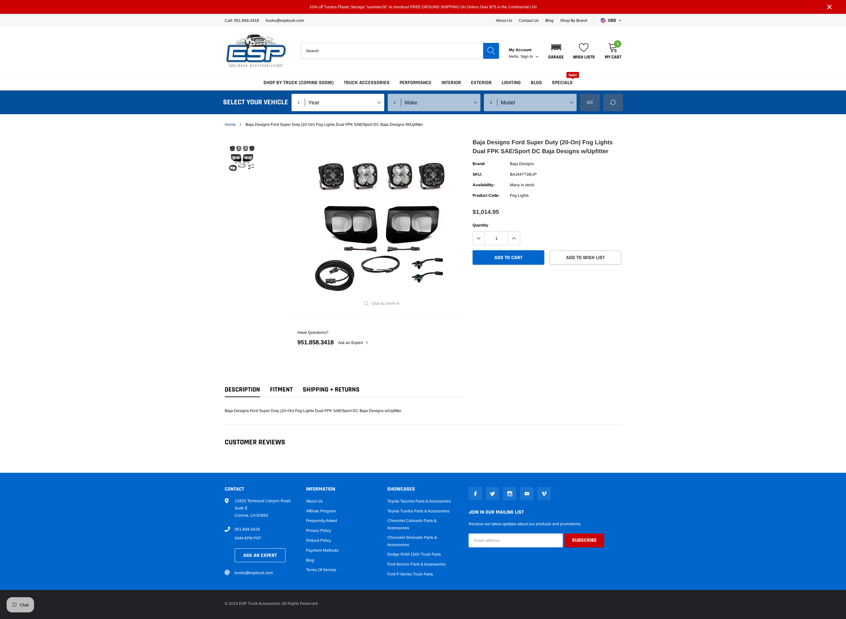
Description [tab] (242, 390)
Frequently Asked (321, 520)
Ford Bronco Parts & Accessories (416, 564)
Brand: (479, 163)
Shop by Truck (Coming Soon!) (298, 82)
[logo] (256, 50)
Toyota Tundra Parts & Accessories (418, 511)
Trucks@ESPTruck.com (285, 20)
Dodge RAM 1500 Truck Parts (414, 554)
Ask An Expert (260, 555)
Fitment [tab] (281, 390)
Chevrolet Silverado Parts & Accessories (412, 541)
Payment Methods (322, 550)
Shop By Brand (573, 20)
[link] (242, 157)
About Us (504, 20)
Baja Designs (522, 163)
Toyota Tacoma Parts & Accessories (419, 501)
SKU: (477, 174)
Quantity (480, 225)
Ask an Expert (351, 342)
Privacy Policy (318, 530)
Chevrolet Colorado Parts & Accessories (412, 524)
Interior (451, 82)
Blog (549, 20)
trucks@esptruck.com (254, 572)
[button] (556, 50)
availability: (484, 185)
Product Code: (486, 195)
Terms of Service (321, 569)
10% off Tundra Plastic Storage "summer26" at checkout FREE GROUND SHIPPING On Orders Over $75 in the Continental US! (423, 7)
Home (230, 124)
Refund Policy (318, 540)
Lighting (511, 82)
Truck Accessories (367, 82)
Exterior (481, 82)
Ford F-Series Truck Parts (410, 574)
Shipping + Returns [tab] (331, 390)
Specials (562, 82)
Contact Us (529, 20)
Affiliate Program (321, 511)
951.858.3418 (315, 342)
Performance (416, 82)
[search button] (491, 51)
